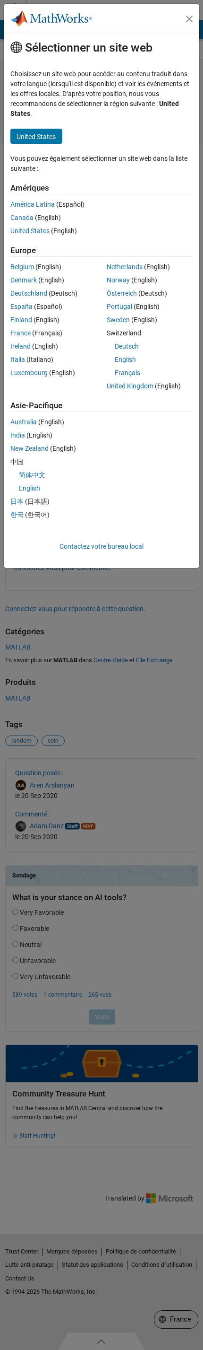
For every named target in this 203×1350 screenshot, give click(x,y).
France (20, 333)
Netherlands (125, 267)
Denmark (23, 280)
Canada (22, 217)
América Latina (32, 204)
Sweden (118, 320)
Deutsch (127, 346)
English (125, 359)
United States (30, 231)
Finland (21, 320)
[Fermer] (189, 19)
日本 (17, 501)
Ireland (20, 346)
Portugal (119, 306)
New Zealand (29, 448)
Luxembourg (29, 373)
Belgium (22, 267)
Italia (17, 359)
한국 (17, 514)
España (21, 306)
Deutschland (28, 293)
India (17, 435)
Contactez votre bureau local (101, 546)
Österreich (122, 293)
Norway (118, 280)
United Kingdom (130, 386)
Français (127, 373)
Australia (23, 422)
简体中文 (32, 475)
